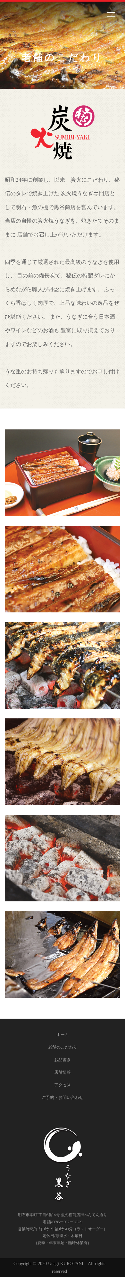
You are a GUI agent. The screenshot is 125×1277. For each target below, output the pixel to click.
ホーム (62, 1034)
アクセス (62, 1084)
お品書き (62, 1059)
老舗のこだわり (62, 1047)
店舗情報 (62, 1072)
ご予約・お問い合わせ (62, 1097)
